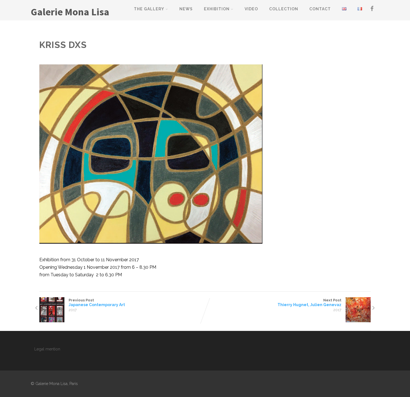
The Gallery (149, 9)
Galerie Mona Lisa (70, 12)
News (186, 9)
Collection (283, 9)
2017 (73, 310)
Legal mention (47, 349)
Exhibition (217, 9)
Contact (320, 9)
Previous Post (97, 302)
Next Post (309, 302)
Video (251, 9)
